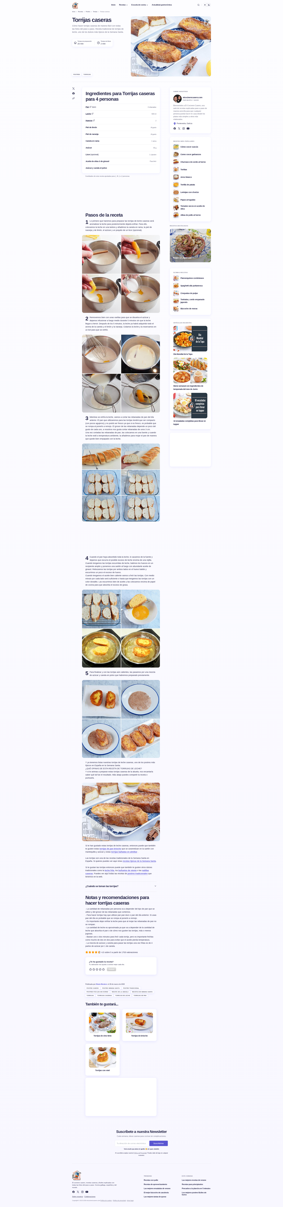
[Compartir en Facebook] (73, 93)
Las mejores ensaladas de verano (157, 1188)
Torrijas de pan (140, 995)
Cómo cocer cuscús (189, 147)
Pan (87, 107)
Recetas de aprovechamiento (155, 1184)
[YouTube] (188, 128)
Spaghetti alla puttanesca (191, 286)
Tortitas (183, 169)
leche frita (109, 870)
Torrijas (87, 74)
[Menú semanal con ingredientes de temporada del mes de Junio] (190, 370)
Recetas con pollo (151, 1180)
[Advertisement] (121, 1097)
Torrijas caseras (104, 995)
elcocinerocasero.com (192, 97)
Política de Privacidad (140, 1153)
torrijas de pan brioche (110, 849)
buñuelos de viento (127, 870)
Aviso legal (130, 1200)
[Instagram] (183, 128)
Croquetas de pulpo (189, 293)
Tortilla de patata (187, 185)
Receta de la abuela (120, 992)
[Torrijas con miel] (102, 1060)
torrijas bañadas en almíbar (124, 852)
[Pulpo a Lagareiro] (190, 245)
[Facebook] (174, 128)
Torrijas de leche (122, 995)
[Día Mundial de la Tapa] (190, 338)
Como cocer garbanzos (190, 154)
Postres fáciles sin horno (97, 992)
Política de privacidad (119, 1200)
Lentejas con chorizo (189, 192)
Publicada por (96, 984)
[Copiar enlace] (73, 98)
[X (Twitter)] (179, 128)
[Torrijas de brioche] (139, 1025)
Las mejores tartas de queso (155, 1197)
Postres (76, 74)
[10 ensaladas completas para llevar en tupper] (190, 405)
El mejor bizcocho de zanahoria (156, 1193)
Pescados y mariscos (182, 233)
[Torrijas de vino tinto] (102, 1025)
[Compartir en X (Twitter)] (73, 88)
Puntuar (111, 969)
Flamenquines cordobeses (192, 278)
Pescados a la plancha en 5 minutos (196, 1188)
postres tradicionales (138, 873)
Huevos (89, 120)
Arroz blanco (186, 177)
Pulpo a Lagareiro (182, 257)
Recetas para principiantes (192, 1184)
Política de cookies (106, 1200)
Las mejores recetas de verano (194, 1180)
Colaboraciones (89, 1196)
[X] (78, 1192)
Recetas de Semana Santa (142, 992)
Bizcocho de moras (188, 309)
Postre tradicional (131, 988)
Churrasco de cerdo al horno (193, 162)
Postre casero (93, 988)
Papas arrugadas (187, 200)
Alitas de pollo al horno (190, 215)
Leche (88, 114)
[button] (198, 5)
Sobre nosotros (77, 1196)
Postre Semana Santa (111, 988)
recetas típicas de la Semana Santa (139, 861)
